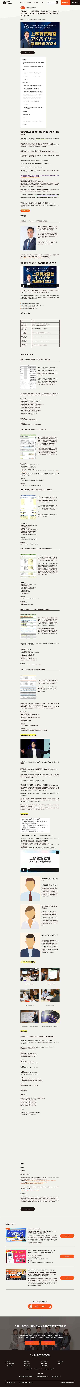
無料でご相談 (32, 1343)
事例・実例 (36, 2)
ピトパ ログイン (56, 1376)
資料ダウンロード (48, 1343)
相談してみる (40, 1306)
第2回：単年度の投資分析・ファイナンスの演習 (31, 88)
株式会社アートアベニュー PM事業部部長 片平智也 (32, 72)
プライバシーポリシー (11, 1382)
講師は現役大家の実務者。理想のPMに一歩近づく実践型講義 (33, 63)
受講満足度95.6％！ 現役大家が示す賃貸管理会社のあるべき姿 (33, 66)
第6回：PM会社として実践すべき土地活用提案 (31, 101)
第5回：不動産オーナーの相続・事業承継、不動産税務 (32, 97)
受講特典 (24, 117)
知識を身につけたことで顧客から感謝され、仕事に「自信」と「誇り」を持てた (33, 108)
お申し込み (67, 1236)
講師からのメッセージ (27, 104)
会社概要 (8, 1361)
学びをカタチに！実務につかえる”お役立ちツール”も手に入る (33, 121)
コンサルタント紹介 (44, 1361)
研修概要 (24, 124)
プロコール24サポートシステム (27, 1376)
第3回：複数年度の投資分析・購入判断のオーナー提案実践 (33, 91)
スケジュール (25, 79)
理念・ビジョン (27, 1361)
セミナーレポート (44, 1363)
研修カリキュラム (26, 82)
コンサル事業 (60, 1361)
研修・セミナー (27, 1363)
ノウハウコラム (9, 1365)
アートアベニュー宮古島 (48, 1368)
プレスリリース (27, 1365)
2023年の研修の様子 (26, 114)
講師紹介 (24, 69)
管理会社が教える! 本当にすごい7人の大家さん (33, 258)
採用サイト (28, 1368)
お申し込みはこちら (25, 210)
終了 (23, 7)
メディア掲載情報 (44, 1365)
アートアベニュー (37, 1368)
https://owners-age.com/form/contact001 (29, 1190)
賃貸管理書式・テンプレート (43, 1376)
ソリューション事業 (10, 1363)
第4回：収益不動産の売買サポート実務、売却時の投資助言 (33, 94)
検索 (56, 2)
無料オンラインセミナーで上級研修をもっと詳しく (32, 76)
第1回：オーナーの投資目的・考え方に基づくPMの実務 (32, 85)
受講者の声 (25, 111)
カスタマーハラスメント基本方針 (26, 1382)
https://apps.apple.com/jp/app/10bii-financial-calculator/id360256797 (40, 1180)
